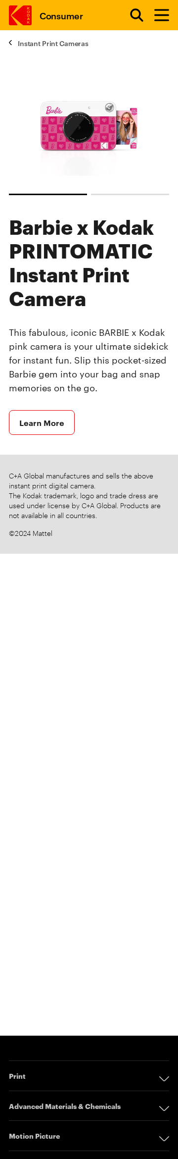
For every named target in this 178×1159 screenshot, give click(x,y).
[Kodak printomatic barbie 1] (48, 194)
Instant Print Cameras (53, 43)
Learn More (41, 422)
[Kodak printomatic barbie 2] (130, 194)
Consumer (61, 15)
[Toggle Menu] (157, 15)
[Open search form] (131, 15)
